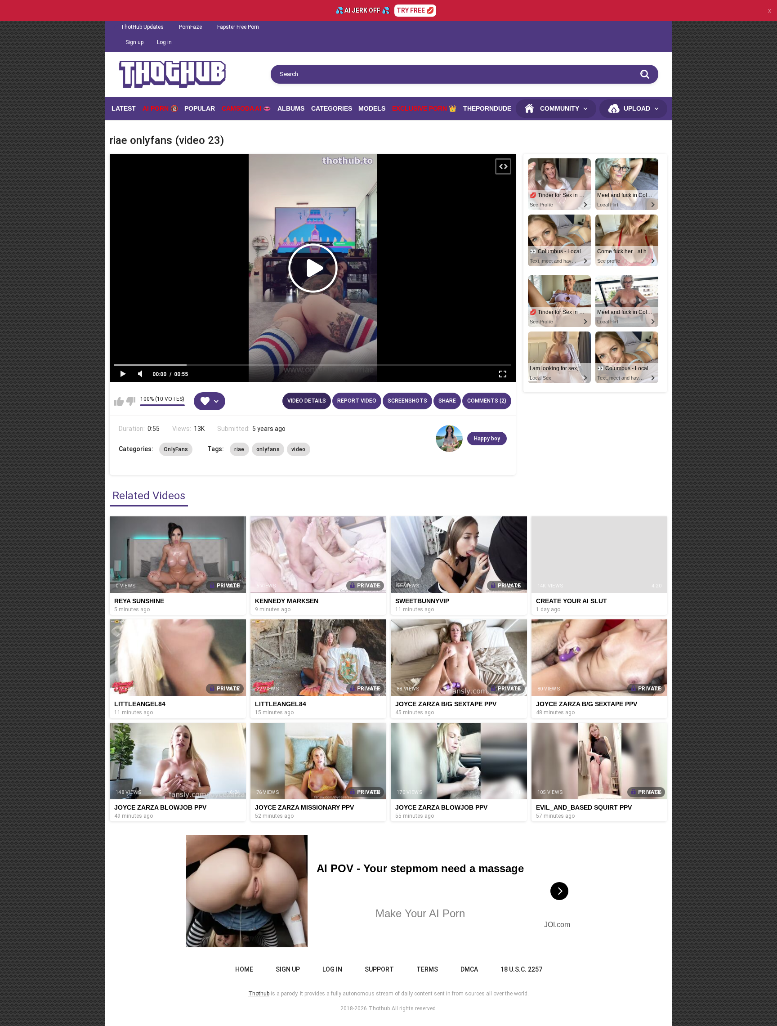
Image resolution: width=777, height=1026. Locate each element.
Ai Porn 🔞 (160, 108)
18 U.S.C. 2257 (521, 969)
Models (371, 108)
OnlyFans (176, 449)
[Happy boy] (449, 438)
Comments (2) (486, 401)
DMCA (469, 969)
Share (447, 401)
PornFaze (190, 27)
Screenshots (407, 401)
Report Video (356, 401)
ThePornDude (487, 108)
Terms (427, 969)
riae (239, 449)
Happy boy (487, 438)
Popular (199, 108)
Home (244, 969)
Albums (290, 108)
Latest (124, 108)
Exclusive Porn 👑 (424, 108)
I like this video (119, 401)
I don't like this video (130, 401)
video (298, 449)
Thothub (379, 1008)
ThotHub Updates (142, 27)
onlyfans (268, 449)
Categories (331, 108)
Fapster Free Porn (238, 27)
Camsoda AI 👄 (246, 108)
